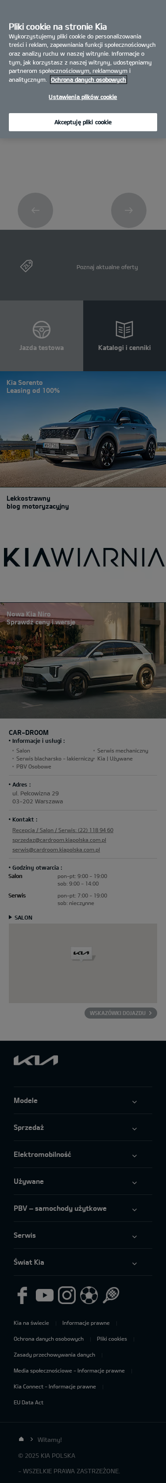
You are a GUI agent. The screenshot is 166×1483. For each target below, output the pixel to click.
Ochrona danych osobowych (88, 79)
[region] (83, 69)
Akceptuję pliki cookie (83, 121)
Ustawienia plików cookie (83, 96)
